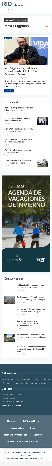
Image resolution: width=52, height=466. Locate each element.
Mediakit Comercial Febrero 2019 (23, 441)
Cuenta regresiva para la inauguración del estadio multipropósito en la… (27, 323)
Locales (8, 38)
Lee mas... (9, 91)
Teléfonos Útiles (31, 421)
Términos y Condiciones (15, 435)
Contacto (38, 435)
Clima (32, 428)
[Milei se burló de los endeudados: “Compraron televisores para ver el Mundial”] (9, 312)
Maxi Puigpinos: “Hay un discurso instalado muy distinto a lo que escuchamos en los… (21, 71)
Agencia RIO (40, 458)
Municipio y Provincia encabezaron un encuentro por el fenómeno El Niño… (31, 349)
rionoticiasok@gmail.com (11, 405)
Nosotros (11, 421)
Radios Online (17, 428)
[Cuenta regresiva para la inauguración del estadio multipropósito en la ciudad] (9, 324)
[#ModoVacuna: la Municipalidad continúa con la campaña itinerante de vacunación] (42, 163)
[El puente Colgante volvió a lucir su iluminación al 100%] (42, 132)
